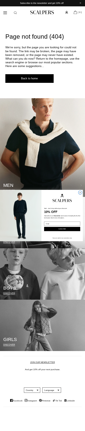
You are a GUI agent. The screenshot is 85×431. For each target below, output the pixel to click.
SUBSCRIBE (62, 229)
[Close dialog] (80, 192)
